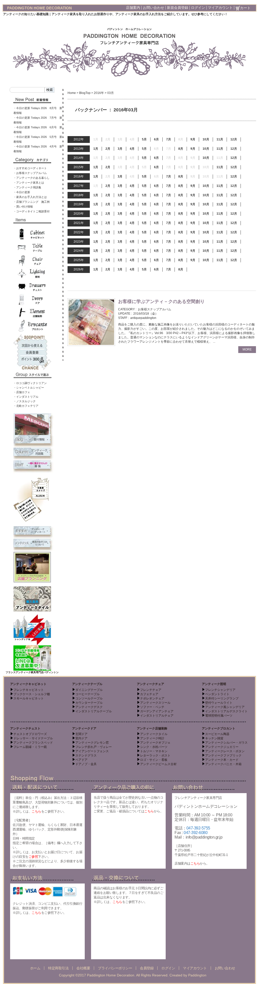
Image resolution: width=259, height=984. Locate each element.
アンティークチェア (150, 684)
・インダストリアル (25, 396)
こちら (36, 811)
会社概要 (83, 968)
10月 (206, 139)
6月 (156, 139)
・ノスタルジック (24, 401)
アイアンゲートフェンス (92, 751)
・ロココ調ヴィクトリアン (30, 383)
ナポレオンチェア (152, 698)
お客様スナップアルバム (154, 309)
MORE (247, 349)
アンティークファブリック (223, 755)
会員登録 (147, 968)
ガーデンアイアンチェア (157, 711)
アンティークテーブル (87, 684)
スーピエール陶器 (217, 734)
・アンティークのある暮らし (31, 177)
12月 (233, 139)
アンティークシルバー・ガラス (226, 742)
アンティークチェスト (25, 728)
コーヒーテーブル (87, 694)
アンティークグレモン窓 (92, 742)
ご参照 (33, 857)
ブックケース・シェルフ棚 (31, 694)
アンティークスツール (155, 702)
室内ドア (81, 738)
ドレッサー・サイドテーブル (33, 738)
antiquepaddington (143, 318)
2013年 (79, 148)
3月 (120, 148)
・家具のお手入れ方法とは (30, 196)
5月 (144, 139)
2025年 (79, 260)
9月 (192, 139)
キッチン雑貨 (214, 738)
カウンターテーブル (89, 702)
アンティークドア (84, 728)
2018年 (79, 195)
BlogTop (85, 93)
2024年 (79, 251)
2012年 (79, 139)
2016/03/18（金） (145, 313)
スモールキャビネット (28, 698)
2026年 (79, 269)
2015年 (79, 167)
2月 (107, 148)
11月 (220, 139)
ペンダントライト (217, 694)
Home (72, 93)
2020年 (79, 213)
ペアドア (81, 760)
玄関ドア (81, 734)
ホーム (35, 968)
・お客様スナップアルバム (30, 172)
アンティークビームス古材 (158, 764)
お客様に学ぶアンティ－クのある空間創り (161, 301)
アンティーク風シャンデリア (225, 707)
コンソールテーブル (89, 698)
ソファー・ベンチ (152, 707)
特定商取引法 (58, 968)
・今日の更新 (21, 192)
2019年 (79, 204)
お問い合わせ (153, 8)
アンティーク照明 (214, 684)
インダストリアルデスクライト (226, 711)
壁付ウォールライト (218, 702)
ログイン (198, 8)
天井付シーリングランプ (222, 698)
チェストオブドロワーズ (30, 734)
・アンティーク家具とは (28, 182)
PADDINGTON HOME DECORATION (39, 8)
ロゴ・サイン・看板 (153, 760)
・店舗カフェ (21, 392)
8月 (180, 148)
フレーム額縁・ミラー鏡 (30, 747)
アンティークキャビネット (28, 684)
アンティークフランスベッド (33, 742)
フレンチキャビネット (28, 690)
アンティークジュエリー (222, 747)
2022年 (79, 232)
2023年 (79, 241)
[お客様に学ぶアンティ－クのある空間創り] (91, 322)
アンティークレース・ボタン (225, 751)
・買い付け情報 (23, 206)
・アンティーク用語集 (27, 187)
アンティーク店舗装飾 (152, 728)
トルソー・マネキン (153, 751)
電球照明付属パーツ (218, 715)
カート (245, 8)
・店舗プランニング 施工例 (31, 201)
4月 (132, 148)
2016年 (99, 93)
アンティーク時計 (152, 738)
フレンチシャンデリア (220, 690)
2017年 (79, 186)
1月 (95, 148)
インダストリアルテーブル (93, 711)
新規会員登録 (177, 8)
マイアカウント (220, 8)
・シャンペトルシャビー (28, 387)
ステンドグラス (86, 755)
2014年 (79, 158)
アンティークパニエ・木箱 (223, 764)
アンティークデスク (89, 707)
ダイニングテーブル (89, 690)
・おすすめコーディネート (30, 168)
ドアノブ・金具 (86, 764)
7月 (168, 139)
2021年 (79, 223)
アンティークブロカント (218, 728)
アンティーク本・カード (222, 760)
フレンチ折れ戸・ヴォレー (93, 747)
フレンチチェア (150, 690)
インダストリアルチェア (157, 715)
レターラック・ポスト (155, 755)
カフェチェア (149, 694)
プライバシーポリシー (115, 968)
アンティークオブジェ (155, 742)
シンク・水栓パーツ (153, 747)
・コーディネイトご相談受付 (31, 211)
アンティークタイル (153, 734)
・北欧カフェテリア (25, 405)
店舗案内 (133, 8)
